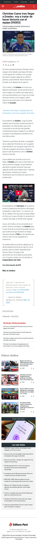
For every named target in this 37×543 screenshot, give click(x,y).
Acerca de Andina (16, 535)
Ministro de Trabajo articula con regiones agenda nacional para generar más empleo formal (17, 487)
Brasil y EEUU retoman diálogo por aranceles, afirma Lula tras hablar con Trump (27, 391)
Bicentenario (7, 2)
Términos (25, 535)
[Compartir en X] (33, 368)
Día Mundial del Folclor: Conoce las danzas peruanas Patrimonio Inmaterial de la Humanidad (17, 467)
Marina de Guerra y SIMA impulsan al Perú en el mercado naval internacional (27, 363)
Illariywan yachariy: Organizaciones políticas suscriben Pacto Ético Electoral (26, 377)
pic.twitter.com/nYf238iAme (15, 292)
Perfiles (16, 2)
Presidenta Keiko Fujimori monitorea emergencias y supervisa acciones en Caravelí (27, 406)
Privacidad (32, 535)
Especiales (24, 2)
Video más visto (18, 419)
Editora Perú (6, 535)
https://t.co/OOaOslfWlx (21, 290)
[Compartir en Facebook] (32, 368)
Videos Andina (9, 355)
